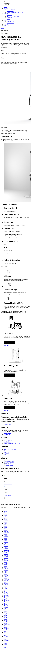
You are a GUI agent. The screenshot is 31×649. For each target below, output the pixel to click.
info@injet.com (7, 433)
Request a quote (7, 424)
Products (6, 8)
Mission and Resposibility (13, 16)
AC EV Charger (10, 9)
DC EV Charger (10, 11)
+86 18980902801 (8, 434)
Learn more (6, 345)
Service (8, 19)
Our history (9, 17)
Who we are (9, 15)
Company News (10, 21)
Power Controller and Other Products (15, 12)
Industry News (10, 23)
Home (5, 7)
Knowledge (6, 24)
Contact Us (6, 25)
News (5, 20)
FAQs (5, 454)
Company (6, 13)
